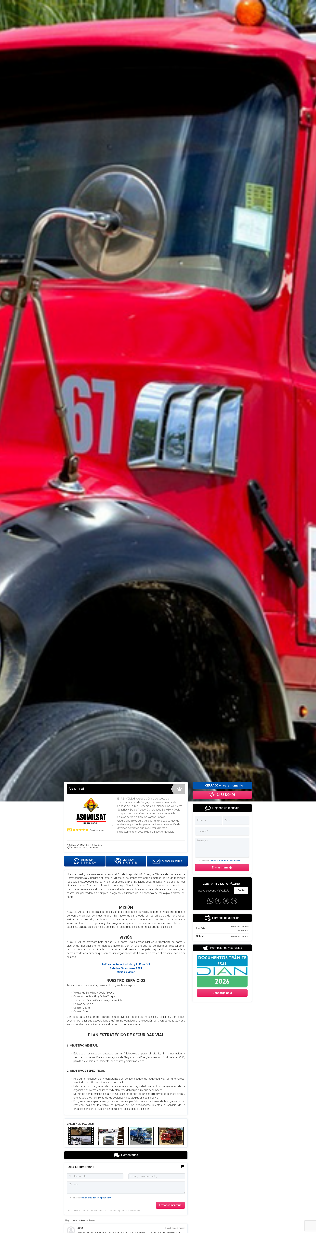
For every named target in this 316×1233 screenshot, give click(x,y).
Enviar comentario (170, 1205)
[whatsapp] (210, 901)
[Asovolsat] (80, 1136)
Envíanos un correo (171, 861)
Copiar (241, 890)
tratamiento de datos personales (96, 1198)
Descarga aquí (222, 993)
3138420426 (226, 795)
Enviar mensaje (222, 867)
